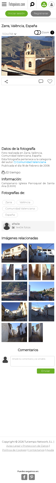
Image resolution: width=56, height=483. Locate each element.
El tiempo (10, 172)
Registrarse (41, 13)
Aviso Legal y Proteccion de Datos (27, 446)
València (25, 202)
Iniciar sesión (16, 13)
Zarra (8, 202)
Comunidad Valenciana (20, 208)
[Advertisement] (28, 116)
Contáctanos (36, 450)
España (10, 214)
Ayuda (50, 450)
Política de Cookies (14, 450)
